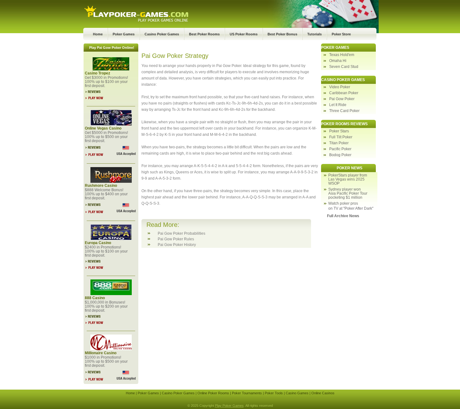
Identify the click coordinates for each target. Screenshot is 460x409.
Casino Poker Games (162, 34)
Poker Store (341, 34)
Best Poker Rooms (204, 34)
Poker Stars (339, 131)
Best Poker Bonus (282, 34)
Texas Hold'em (341, 55)
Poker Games (124, 34)
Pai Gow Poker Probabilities (181, 233)
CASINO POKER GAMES (343, 80)
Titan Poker (339, 143)
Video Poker (339, 87)
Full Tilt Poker (340, 137)
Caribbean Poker (343, 93)
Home (98, 34)
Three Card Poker (344, 111)
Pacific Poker (340, 149)
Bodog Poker (340, 155)
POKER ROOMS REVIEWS (344, 124)
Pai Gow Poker (342, 99)
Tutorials (314, 34)
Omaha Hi (337, 61)
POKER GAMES (335, 47)
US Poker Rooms (244, 34)
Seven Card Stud (343, 66)
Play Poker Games (229, 405)
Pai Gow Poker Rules (176, 239)
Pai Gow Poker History (177, 245)
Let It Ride (337, 105)
